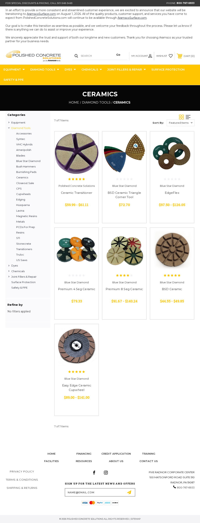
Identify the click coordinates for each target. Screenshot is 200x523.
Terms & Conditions (22, 479)
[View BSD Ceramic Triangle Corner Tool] (124, 153)
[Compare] (91, 158)
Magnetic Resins (26, 216)
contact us (148, 461)
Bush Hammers (26, 166)
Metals (20, 221)
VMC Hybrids (24, 144)
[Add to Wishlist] (91, 148)
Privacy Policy (22, 471)
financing (83, 453)
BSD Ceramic (172, 289)
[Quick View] (91, 139)
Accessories (23, 133)
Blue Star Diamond (28, 161)
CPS (19, 188)
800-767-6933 (186, 3)
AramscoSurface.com (41, 14)
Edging (20, 199)
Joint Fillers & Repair (124, 69)
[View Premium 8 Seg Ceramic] (124, 250)
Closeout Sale (25, 183)
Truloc (20, 254)
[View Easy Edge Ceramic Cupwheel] (76, 346)
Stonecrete (23, 243)
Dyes (68, 69)
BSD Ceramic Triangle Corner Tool (124, 195)
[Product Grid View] (182, 117)
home (51, 453)
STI (18, 238)
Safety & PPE (14, 79)
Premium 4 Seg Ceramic (76, 289)
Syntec (20, 138)
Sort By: (158, 122)
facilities (51, 461)
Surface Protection (168, 69)
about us (116, 461)
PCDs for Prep (25, 227)
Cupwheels (23, 194)
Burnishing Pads (26, 171)
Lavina (20, 210)
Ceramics (22, 177)
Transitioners (24, 249)
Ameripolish (23, 149)
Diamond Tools (42, 69)
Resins (20, 232)
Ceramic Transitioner (76, 193)
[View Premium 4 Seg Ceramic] (76, 250)
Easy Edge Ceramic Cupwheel (76, 388)
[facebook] (94, 473)
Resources (84, 461)
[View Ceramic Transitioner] (76, 153)
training (148, 453)
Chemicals (89, 69)
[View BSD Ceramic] (172, 250)
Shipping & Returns (22, 487)
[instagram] (106, 473)
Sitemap (136, 519)
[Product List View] (190, 117)
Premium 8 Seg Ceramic (124, 289)
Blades (20, 155)
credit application (116, 453)
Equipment (12, 69)
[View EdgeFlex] (172, 153)
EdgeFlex (172, 193)
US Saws (21, 260)
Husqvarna (23, 205)
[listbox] (181, 122)
